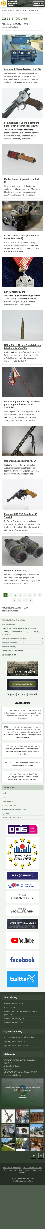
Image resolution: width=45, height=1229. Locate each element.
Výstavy (5, 813)
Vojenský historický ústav (19, 1170)
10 (19, 600)
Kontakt (5, 792)
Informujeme (7, 801)
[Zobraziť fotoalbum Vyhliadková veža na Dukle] (22, 1130)
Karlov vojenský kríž (14, 291)
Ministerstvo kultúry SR (14, 1018)
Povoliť (22, 1095)
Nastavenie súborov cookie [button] (32, 1167)
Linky (4, 797)
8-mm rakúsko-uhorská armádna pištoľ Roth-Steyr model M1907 (21, 124)
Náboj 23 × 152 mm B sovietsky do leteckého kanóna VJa (22, 347)
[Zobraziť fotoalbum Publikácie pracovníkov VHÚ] (22, 1116)
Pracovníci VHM (8, 624)
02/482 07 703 (13, 1072)
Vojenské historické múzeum (16, 1045)
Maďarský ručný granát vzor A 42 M (21, 180)
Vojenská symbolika (10, 805)
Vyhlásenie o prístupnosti (12, 1167)
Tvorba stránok (17, 1178)
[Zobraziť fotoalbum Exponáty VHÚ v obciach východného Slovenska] (37, 1130)
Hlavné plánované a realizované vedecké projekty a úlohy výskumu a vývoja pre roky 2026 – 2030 (20, 631)
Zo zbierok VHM (9, 654)
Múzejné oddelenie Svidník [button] (13, 642)
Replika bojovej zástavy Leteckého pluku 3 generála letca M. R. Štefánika (22, 404)
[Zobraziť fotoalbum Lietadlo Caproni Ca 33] (37, 1144)
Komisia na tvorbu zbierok (13, 650)
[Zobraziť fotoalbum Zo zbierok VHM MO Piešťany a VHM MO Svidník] (8, 1116)
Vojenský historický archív (15, 1041)
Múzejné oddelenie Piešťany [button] (14, 638)
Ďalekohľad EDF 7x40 (15, 570)
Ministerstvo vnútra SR (13, 1022)
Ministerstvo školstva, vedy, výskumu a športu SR (20, 1013)
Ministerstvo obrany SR (14, 1003)
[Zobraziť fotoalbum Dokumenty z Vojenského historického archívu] (37, 1116)
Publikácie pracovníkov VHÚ (14, 809)
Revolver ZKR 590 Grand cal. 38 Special (20, 516)
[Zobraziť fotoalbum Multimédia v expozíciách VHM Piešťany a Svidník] (8, 1130)
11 (25, 600)
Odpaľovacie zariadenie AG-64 (20, 460)
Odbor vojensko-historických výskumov (20, 1037)
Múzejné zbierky (9, 646)
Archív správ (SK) (16, 10)
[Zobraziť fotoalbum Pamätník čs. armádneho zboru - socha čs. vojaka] (22, 1144)
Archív (4, 10)
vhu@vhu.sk (15, 1075)
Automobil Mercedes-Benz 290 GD (22, 69)
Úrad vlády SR (9, 1007)
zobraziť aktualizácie (11, 26)
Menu (37, 3)
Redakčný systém (19, 1181)
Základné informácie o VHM (13, 620)
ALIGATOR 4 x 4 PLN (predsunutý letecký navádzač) (21, 237)
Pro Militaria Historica (11, 817)
